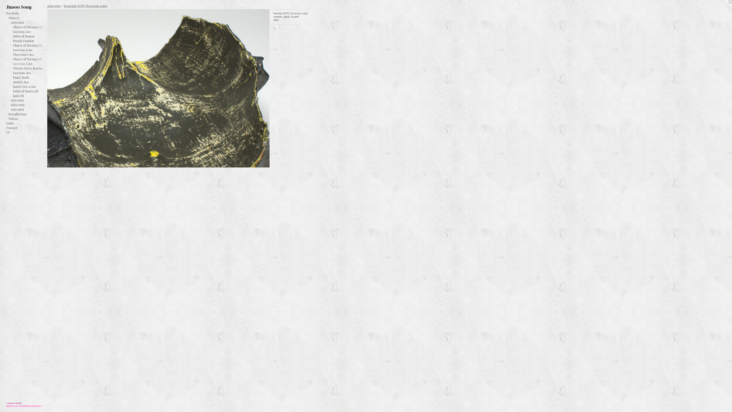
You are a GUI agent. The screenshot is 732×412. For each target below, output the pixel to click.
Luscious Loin (22, 50)
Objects (13, 18)
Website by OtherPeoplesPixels (24, 406)
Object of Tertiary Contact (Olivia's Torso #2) (28, 45)
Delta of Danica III (26, 91)
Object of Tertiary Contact (28, 27)
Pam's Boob (21, 77)
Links (10, 123)
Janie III (18, 96)
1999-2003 (17, 109)
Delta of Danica (23, 36)
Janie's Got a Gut (24, 87)
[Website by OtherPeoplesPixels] (724, 7)
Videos (13, 119)
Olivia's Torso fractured (28, 68)
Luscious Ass (22, 32)
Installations (17, 114)
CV (8, 132)
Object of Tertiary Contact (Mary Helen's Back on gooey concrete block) (28, 59)
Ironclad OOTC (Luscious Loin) (85, 6)
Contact (11, 128)
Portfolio (12, 13)
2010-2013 (17, 22)
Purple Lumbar (23, 41)
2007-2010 (17, 100)
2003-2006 (18, 105)
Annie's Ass (21, 82)
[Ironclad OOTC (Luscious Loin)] (158, 88)
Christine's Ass (23, 54)
